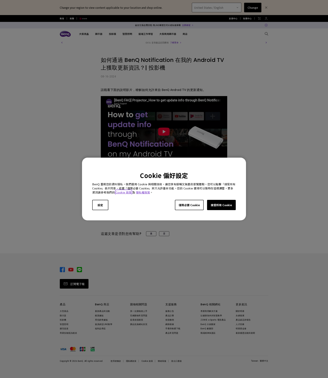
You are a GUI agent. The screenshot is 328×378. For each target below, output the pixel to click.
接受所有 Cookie (221, 205)
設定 (100, 205)
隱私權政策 (143, 192)
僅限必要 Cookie (189, 205)
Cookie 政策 (124, 192)
